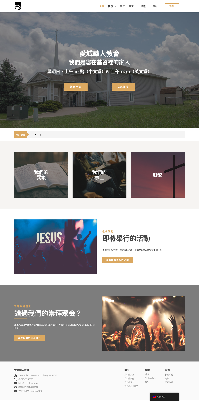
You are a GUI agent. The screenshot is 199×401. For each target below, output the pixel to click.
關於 (110, 6)
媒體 (143, 6)
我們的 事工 (99, 175)
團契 (131, 6)
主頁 (102, 6)
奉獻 (155, 6)
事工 (122, 6)
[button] (35, 134)
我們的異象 (41, 175)
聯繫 (158, 175)
